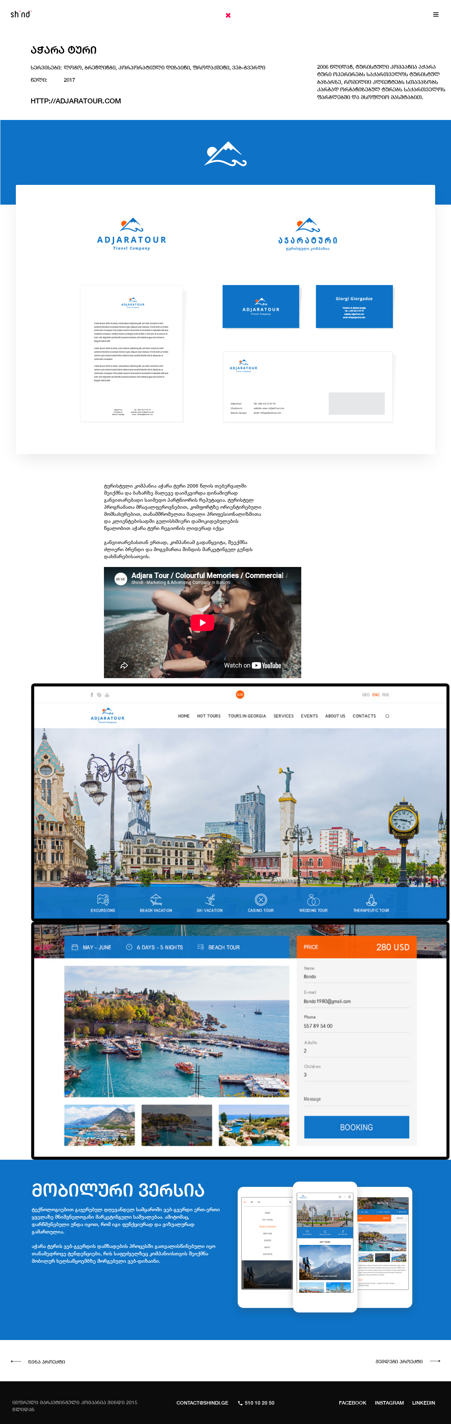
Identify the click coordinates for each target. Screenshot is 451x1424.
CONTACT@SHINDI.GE (202, 1403)
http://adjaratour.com (76, 101)
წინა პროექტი (46, 1362)
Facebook (352, 1403)
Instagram (389, 1403)
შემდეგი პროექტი (399, 1361)
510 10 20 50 (259, 1403)
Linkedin (423, 1403)
